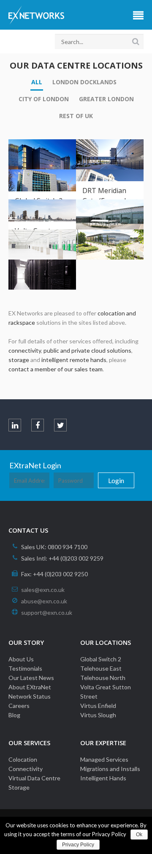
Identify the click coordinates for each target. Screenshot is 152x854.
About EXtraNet (29, 687)
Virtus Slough (98, 715)
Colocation (22, 759)
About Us (21, 659)
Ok (139, 834)
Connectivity (25, 768)
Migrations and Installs (110, 768)
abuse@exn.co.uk (44, 601)
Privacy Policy (78, 845)
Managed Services (104, 759)
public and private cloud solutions (87, 350)
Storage (19, 787)
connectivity (24, 350)
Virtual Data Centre (34, 778)
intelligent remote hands (73, 359)
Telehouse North (102, 677)
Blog (14, 715)
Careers (19, 705)
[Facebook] (37, 425)
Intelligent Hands (103, 778)
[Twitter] (60, 425)
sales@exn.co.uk (43, 589)
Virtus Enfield (98, 705)
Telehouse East (101, 668)
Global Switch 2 (100, 659)
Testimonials (25, 668)
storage (18, 359)
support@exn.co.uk (46, 612)
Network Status (29, 696)
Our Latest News (31, 677)
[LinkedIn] (14, 425)
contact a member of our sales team (55, 369)
